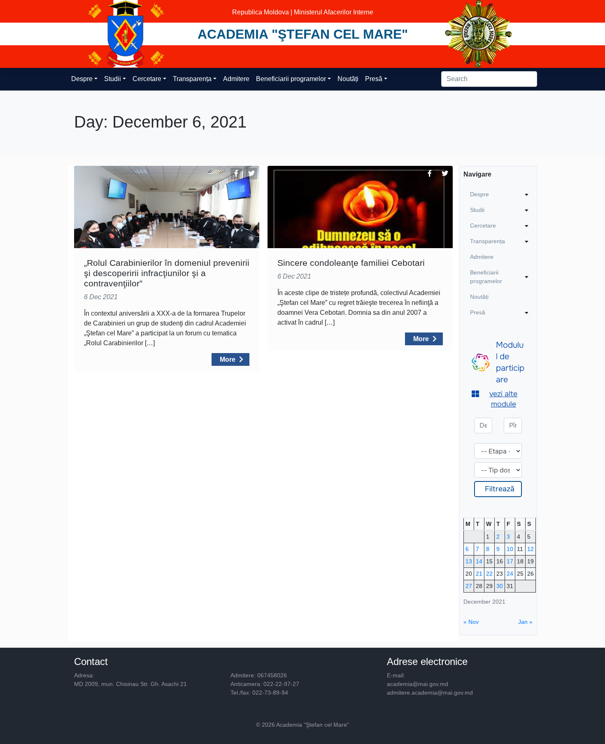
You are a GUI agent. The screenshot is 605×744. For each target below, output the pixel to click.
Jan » (525, 621)
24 (510, 573)
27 (468, 586)
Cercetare (147, 78)
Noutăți (347, 78)
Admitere (236, 78)
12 (530, 549)
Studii (112, 78)
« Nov (471, 621)
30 (499, 586)
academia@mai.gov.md (417, 684)
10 (510, 549)
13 (468, 561)
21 (479, 573)
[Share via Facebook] (236, 173)
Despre (82, 78)
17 (510, 561)
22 (489, 573)
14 (479, 561)
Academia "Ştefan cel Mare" (303, 34)
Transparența (192, 78)
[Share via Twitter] (251, 173)
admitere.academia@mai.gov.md (430, 692)
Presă (373, 78)
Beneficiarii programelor (291, 78)
